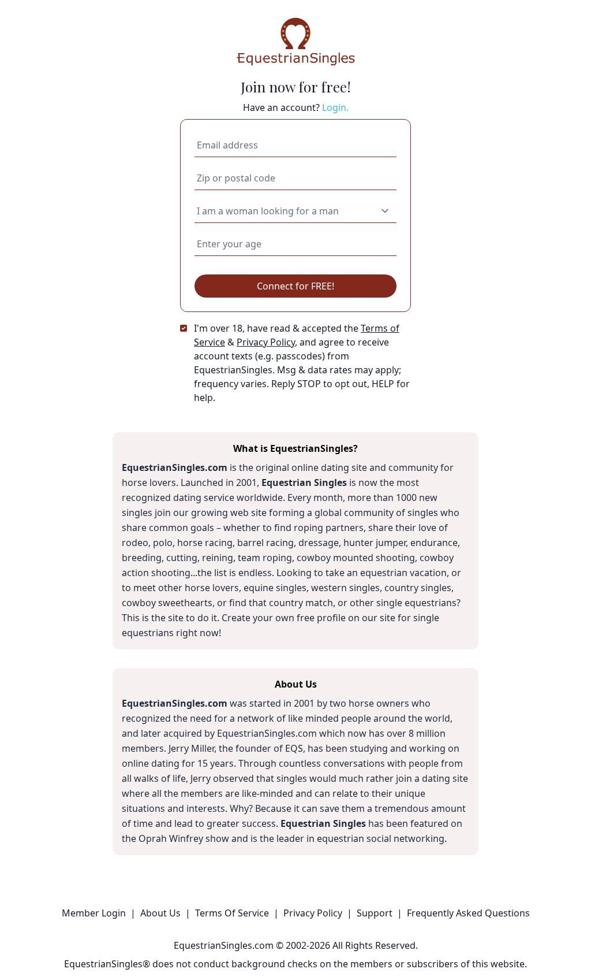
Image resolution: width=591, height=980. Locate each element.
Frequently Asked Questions (468, 913)
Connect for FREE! (295, 286)
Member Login (94, 913)
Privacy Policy (266, 342)
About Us (160, 913)
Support (374, 913)
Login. (335, 107)
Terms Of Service (232, 913)
